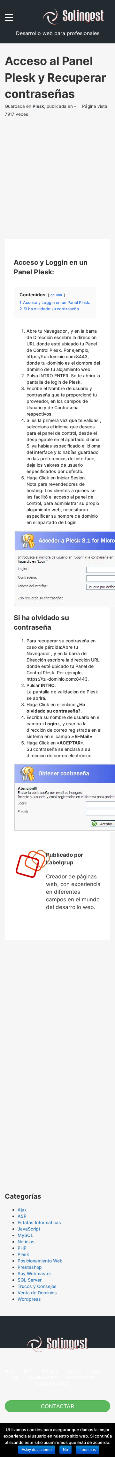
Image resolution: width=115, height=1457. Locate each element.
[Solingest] (76, 16)
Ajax (22, 1209)
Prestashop (30, 1267)
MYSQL (50, 1371)
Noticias (26, 1241)
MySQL (25, 1235)
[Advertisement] (57, 181)
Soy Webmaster (34, 1273)
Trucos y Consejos (37, 1286)
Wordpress (29, 1299)
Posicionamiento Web (40, 1260)
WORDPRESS (81, 1377)
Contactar (57, 1406)
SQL (15, 1377)
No (65, 1449)
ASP (22, 1216)
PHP (22, 1248)
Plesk (38, 106)
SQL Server (30, 1280)
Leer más (88, 1449)
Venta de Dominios (37, 1292)
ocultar (56, 295)
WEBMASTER (43, 1377)
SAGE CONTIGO (53, 1384)
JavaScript (29, 1228)
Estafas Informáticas (39, 1222)
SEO (95, 1371)
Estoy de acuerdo (36, 1449)
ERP (28, 1371)
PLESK (74, 1371)
